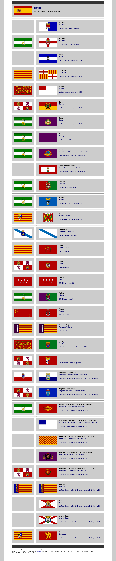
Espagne (18, 549)
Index (13, 549)
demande (39, 551)
